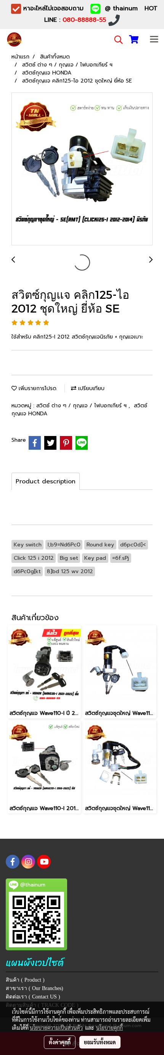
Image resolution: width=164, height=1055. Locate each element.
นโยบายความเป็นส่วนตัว (56, 1027)
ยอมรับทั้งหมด (100, 1042)
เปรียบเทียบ (90, 388)
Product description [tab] (46, 481)
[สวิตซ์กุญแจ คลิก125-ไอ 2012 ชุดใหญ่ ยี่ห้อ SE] (82, 169)
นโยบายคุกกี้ (109, 1027)
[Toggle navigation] (154, 39)
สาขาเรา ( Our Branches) (34, 988)
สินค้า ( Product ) (25, 980)
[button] (116, 40)
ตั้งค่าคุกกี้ (60, 1042)
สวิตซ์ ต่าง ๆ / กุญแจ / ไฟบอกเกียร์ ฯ (82, 406)
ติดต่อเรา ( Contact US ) (33, 997)
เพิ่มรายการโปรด (36, 388)
